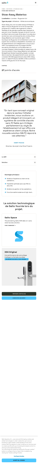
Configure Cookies (19, 456)
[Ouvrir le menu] (35, 2)
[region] (19, 450)
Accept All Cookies (19, 460)
